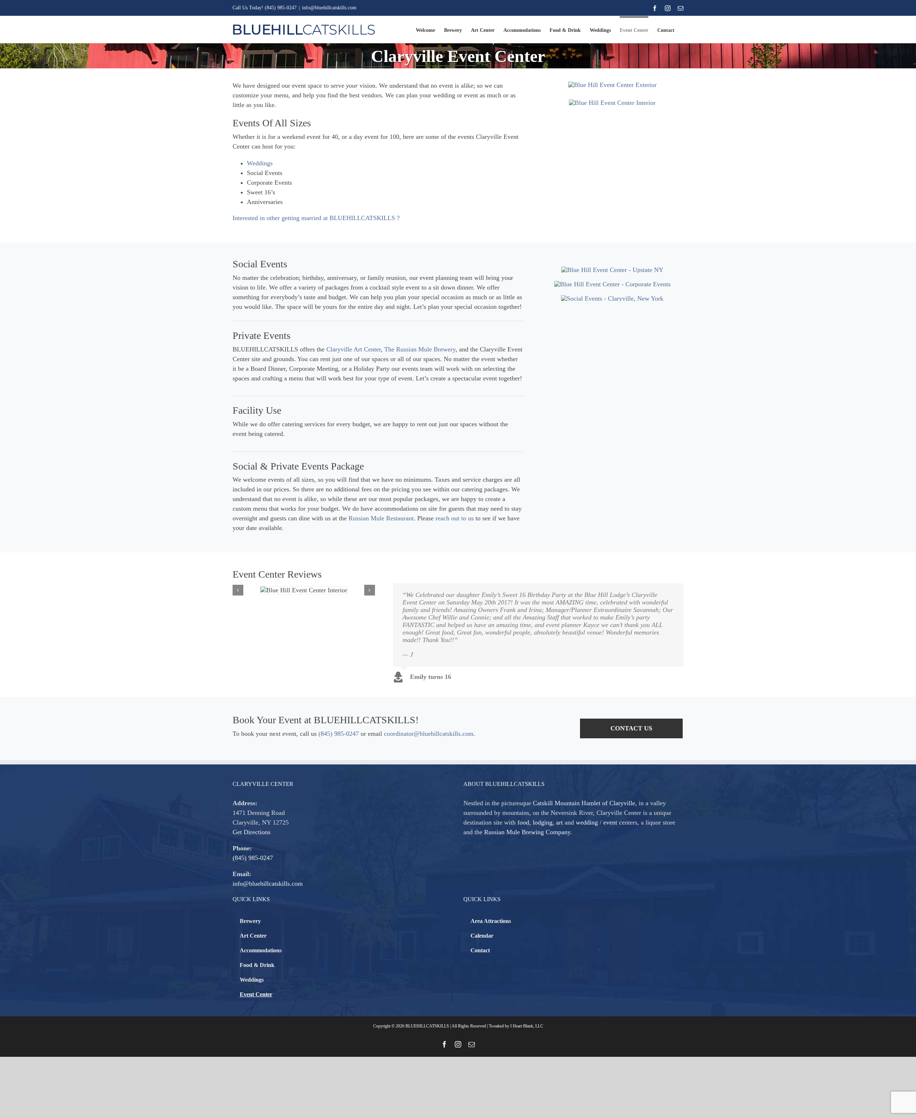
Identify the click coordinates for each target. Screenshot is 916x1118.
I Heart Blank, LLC (526, 1026)
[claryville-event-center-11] (612, 284)
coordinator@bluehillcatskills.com (428, 733)
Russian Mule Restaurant (381, 518)
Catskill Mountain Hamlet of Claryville (584, 803)
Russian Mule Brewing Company (527, 832)
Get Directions (252, 832)
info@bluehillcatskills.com (329, 7)
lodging (542, 822)
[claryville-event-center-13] (612, 102)
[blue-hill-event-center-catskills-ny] (612, 269)
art (559, 822)
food (523, 822)
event (610, 822)
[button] (238, 590)
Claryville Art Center (353, 349)
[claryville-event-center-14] (612, 84)
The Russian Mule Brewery (419, 349)
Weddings (260, 163)
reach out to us (454, 518)
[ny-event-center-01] (612, 298)
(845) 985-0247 (338, 733)
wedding (587, 822)
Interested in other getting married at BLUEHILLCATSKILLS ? (316, 218)
